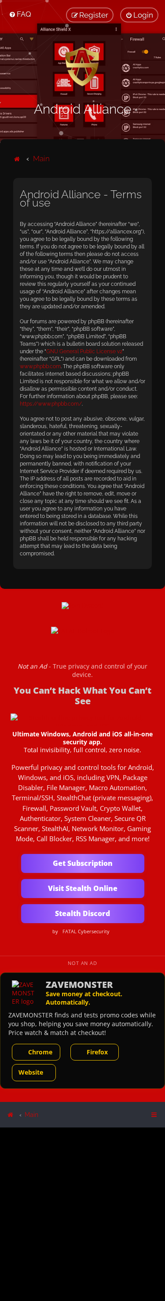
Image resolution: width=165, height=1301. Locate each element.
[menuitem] (20, 14)
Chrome (40, 1052)
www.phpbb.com (40, 366)
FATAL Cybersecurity (86, 931)
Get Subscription (83, 863)
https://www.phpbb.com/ (51, 404)
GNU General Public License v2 (84, 351)
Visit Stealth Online (82, 888)
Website (30, 1072)
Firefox (97, 1052)
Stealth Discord (82, 913)
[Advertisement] (82, 1213)
